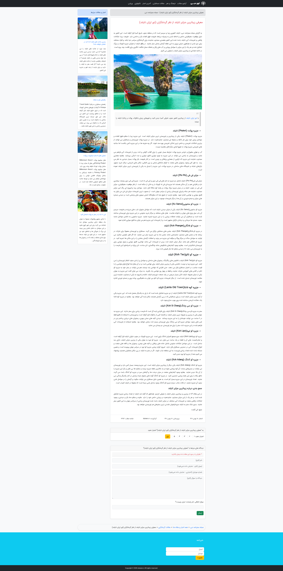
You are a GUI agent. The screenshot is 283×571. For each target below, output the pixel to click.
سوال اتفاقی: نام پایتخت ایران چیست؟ (189, 502)
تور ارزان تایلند (191, 118)
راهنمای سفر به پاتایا (99, 100)
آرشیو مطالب (181, 3)
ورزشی (130, 3)
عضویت (200, 557)
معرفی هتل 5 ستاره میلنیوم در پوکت (94, 156)
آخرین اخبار (146, 3)
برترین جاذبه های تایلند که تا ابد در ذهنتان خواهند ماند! (95, 43)
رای (167, 436)
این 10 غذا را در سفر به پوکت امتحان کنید (93, 214)
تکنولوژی (138, 3)
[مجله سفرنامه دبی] (197, 3)
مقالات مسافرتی (158, 3)
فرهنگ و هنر (170, 3)
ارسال (200, 513)
